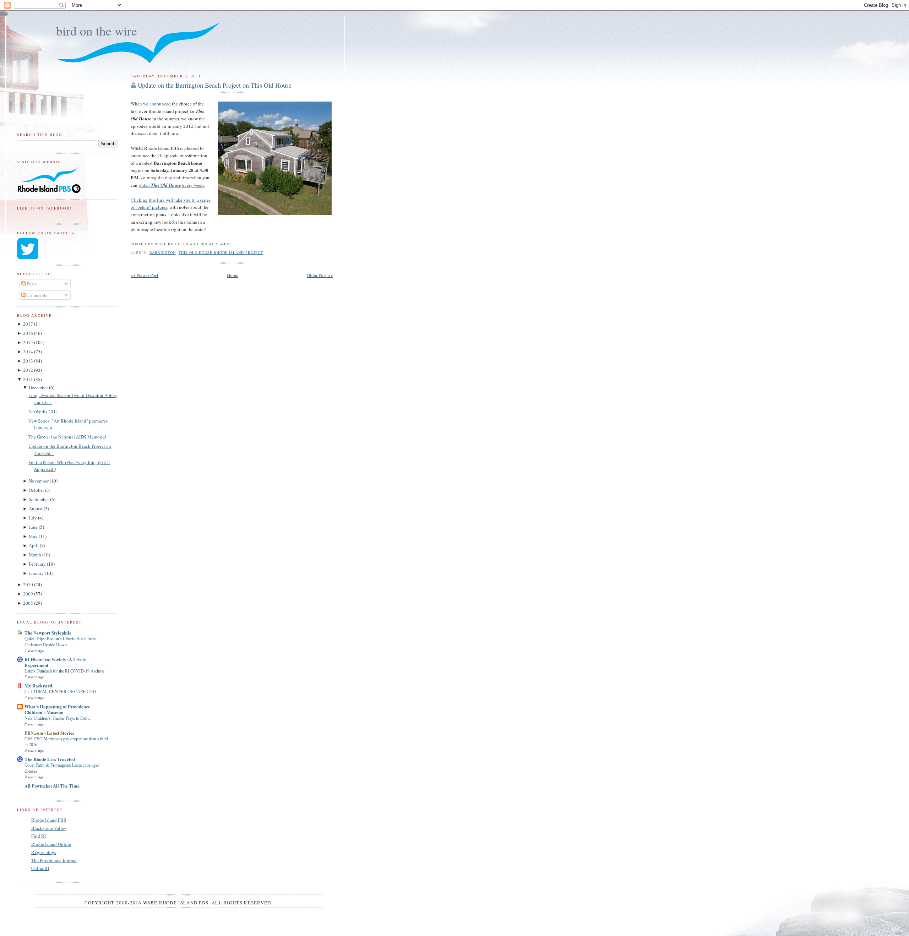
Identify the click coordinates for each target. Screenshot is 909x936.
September (39, 499)
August (36, 508)
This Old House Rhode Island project (221, 252)
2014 (28, 351)
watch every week (171, 185)
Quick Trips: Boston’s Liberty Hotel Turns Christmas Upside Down (61, 641)
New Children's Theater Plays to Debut (58, 718)
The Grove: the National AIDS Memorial (67, 437)
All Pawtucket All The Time (52, 785)
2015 (28, 342)
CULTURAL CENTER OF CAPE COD (60, 691)
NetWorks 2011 (43, 411)
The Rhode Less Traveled (50, 759)
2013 (28, 361)
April (34, 545)
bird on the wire (96, 30)
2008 (28, 603)
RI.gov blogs (43, 852)
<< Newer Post (144, 275)
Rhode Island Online (51, 844)
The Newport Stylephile (48, 632)
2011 (28, 379)
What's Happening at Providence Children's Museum (57, 709)
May (34, 536)
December (39, 387)
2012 (28, 370)
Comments (36, 295)
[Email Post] (232, 243)
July (33, 518)
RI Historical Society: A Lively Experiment (55, 662)
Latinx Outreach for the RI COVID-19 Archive (64, 671)
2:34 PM (222, 243)
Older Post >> (320, 275)
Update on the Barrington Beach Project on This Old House (215, 85)
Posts (31, 284)
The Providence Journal (54, 860)
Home (232, 275)
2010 (28, 584)
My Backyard (38, 685)
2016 (28, 333)
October (37, 490)
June (34, 527)
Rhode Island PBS (48, 820)
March (35, 554)
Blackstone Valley (48, 828)
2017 (28, 324)
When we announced (151, 103)
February (38, 564)
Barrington (162, 252)
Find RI (38, 836)
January (37, 573)
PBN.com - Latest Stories (49, 732)
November (39, 481)
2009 (28, 594)
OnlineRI (40, 868)
